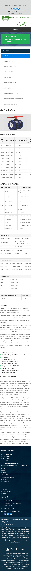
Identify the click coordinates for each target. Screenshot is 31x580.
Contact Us (5, 481)
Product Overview (7, 475)
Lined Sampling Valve (8, 88)
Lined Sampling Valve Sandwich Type (13, 98)
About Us (8, 5)
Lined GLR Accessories (8, 461)
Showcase (5, 479)
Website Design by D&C (7, 525)
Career (24, 5)
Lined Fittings (6, 456)
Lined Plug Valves (7, 77)
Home (4, 472)
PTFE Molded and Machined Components (14, 465)
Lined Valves (5, 458)
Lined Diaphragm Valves (9, 82)
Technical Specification (8, 477)
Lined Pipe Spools (7, 454)
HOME (6, 39)
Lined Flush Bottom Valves (10, 104)
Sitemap (16, 522)
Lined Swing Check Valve (9, 66)
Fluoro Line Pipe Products (17, 39)
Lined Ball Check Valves (9, 61)
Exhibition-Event (17, 5)
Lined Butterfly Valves (8, 72)
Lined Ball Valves (7, 56)
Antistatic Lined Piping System (10, 463)
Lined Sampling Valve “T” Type (11, 93)
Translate (20, 13)
